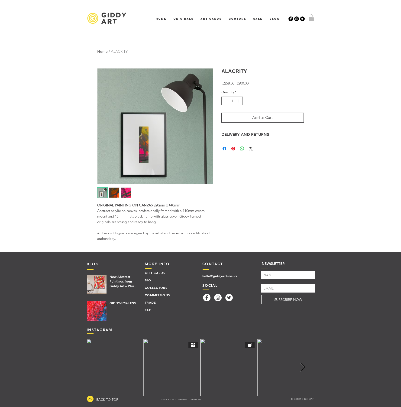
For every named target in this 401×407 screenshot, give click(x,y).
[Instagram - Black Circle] (296, 18)
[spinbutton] (232, 101)
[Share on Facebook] (224, 148)
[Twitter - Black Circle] (302, 18)
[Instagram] (218, 297)
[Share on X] (251, 148)
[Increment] (239, 101)
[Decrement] (225, 101)
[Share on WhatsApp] (242, 148)
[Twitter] (229, 297)
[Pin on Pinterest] (233, 148)
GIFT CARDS (155, 273)
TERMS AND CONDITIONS (189, 399)
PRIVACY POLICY (169, 399)
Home (102, 51)
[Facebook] (206, 297)
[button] (311, 17)
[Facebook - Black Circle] (290, 18)
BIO (148, 280)
